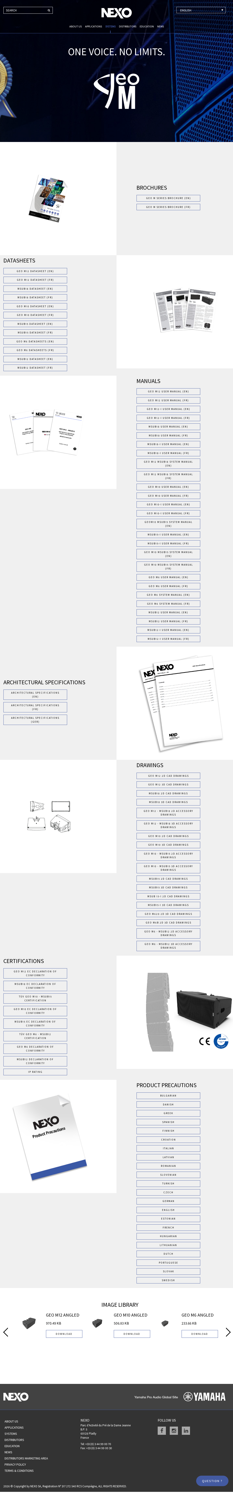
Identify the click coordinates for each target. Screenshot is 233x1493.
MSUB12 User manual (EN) (168, 612)
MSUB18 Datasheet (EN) (35, 288)
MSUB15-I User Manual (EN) (168, 534)
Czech (168, 1192)
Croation (168, 1139)
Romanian (168, 1166)
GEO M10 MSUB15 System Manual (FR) (168, 566)
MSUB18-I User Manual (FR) (168, 453)
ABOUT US (75, 26)
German (168, 1201)
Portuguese (168, 1262)
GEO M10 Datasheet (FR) (35, 315)
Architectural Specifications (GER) (35, 719)
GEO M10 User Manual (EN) (168, 486)
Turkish (168, 1183)
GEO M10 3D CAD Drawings (168, 844)
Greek (168, 1113)
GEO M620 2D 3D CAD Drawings (168, 914)
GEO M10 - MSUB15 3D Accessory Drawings (168, 868)
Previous (5, 1332)
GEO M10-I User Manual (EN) (168, 504)
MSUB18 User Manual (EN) (168, 426)
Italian (168, 1148)
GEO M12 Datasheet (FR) (35, 279)
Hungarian (168, 1236)
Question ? (212, 1481)
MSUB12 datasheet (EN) (35, 359)
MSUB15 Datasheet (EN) (35, 323)
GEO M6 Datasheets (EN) (35, 341)
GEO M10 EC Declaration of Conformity (35, 1011)
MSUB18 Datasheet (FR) (35, 297)
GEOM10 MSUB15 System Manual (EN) (168, 523)
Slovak (168, 1271)
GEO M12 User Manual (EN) (168, 391)
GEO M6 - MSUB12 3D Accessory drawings (168, 946)
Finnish (168, 1130)
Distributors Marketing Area (26, 1458)
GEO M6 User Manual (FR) (168, 586)
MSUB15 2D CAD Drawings (168, 878)
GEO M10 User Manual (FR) (168, 495)
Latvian (168, 1157)
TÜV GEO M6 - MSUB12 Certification (35, 1036)
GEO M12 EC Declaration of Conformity (35, 973)
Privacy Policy (15, 1464)
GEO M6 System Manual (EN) (168, 594)
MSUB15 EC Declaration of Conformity (35, 1023)
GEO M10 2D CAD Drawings (168, 836)
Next (228, 1332)
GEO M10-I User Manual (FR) (168, 513)
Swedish (168, 1280)
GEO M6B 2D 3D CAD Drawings (168, 922)
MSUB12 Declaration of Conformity (35, 1061)
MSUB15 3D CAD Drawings (168, 887)
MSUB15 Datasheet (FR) (35, 332)
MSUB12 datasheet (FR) (35, 367)
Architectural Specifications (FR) (35, 707)
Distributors (127, 26)
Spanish (168, 1122)
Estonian (168, 1218)
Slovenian (168, 1174)
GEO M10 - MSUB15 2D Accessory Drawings (168, 855)
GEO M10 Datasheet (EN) (35, 306)
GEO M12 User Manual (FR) (168, 400)
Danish (168, 1104)
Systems (110, 26)
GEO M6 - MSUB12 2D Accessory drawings (168, 933)
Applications (93, 26)
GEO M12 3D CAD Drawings (168, 784)
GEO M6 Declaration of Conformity (35, 1048)
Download (64, 1334)
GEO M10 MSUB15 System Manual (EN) (168, 554)
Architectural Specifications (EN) (35, 694)
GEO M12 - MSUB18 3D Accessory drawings (168, 825)
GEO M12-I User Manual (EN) (168, 409)
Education (147, 26)
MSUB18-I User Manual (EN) (168, 444)
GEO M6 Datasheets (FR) (35, 350)
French (168, 1227)
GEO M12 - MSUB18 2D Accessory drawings (168, 812)
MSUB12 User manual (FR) (168, 621)
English (168, 1210)
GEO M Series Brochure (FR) (168, 207)
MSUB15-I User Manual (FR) (168, 543)
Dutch (168, 1253)
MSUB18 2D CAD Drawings (168, 793)
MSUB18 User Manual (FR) (168, 435)
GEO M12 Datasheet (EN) (35, 271)
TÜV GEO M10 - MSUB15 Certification (35, 998)
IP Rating (35, 1071)
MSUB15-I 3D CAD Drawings (168, 905)
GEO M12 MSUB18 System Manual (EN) (168, 463)
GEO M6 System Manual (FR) (168, 603)
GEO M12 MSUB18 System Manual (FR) (168, 476)
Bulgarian (168, 1095)
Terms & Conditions (19, 1471)
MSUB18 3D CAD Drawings (168, 802)
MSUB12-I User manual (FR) (168, 638)
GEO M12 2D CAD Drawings (168, 775)
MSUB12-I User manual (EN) (168, 630)
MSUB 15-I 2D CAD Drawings (168, 896)
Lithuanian (168, 1245)
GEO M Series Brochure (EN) (168, 198)
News (160, 26)
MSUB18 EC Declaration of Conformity (35, 985)
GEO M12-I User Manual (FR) (168, 418)
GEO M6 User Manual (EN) (168, 577)
